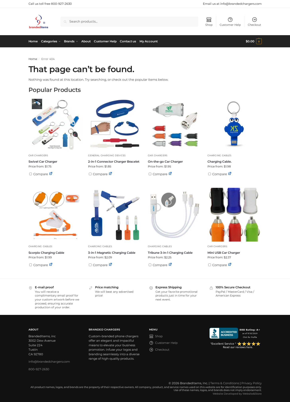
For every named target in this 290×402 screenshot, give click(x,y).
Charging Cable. (219, 161)
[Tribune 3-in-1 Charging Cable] (175, 215)
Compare (40, 174)
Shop (208, 25)
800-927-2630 (39, 369)
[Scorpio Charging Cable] (55, 215)
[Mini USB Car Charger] (234, 215)
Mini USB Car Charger (223, 253)
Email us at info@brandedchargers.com (232, 4)
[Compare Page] (51, 174)
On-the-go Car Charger (165, 161)
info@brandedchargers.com (49, 361)
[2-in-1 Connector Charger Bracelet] (115, 124)
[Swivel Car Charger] (55, 124)
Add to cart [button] (175, 182)
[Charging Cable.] (234, 124)
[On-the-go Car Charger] (175, 124)
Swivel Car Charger (43, 161)
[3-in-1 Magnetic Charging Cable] (115, 215)
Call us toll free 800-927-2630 (50, 4)
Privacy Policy (251, 383)
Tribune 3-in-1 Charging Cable (170, 253)
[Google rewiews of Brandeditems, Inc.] (235, 345)
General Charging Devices (107, 155)
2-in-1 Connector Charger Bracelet (113, 161)
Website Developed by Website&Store (237, 393)
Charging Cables (219, 155)
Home (33, 59)
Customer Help (230, 25)
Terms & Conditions (224, 383)
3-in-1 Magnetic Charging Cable (111, 253)
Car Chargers (38, 155)
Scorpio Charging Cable (46, 253)
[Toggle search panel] (50, 21)
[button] (253, 41)
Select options (55, 184)
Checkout (254, 25)
